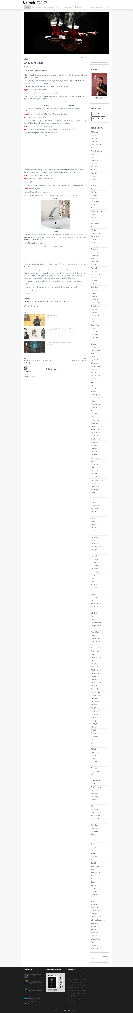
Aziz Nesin (93, 240)
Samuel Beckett (95, 819)
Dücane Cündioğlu (95, 350)
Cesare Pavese (94, 300)
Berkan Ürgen (94, 246)
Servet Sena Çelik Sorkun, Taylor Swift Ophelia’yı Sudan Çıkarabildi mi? (35, 982)
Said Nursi (93, 806)
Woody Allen (94, 914)
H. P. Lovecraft (94, 464)
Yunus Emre (94, 936)
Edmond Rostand (95, 366)
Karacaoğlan (94, 584)
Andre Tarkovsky (95, 208)
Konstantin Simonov (96, 603)
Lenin (92, 616)
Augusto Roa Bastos (96, 233)
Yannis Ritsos (94, 923)
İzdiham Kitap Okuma (96, 543)
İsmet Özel (93, 527)
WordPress (57, 1010)
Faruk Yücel (94, 391)
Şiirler (92, 743)
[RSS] (103, 118)
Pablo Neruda (94, 759)
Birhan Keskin (94, 262)
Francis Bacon (94, 414)
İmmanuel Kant (94, 524)
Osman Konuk (94, 730)
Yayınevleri (93, 929)
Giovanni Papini (95, 442)
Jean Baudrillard (95, 553)
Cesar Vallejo (94, 296)
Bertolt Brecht (94, 249)
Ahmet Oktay (94, 154)
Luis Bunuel (94, 629)
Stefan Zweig (94, 847)
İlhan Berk (93, 521)
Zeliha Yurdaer (94, 942)
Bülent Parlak (94, 268)
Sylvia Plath (94, 857)
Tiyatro (92, 869)
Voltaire (93, 901)
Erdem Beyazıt (94, 382)
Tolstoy (93, 876)
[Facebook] (98, 114)
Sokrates (93, 844)
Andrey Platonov (95, 202)
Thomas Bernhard (95, 872)
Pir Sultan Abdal (95, 771)
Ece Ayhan (93, 357)
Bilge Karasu (94, 258)
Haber (92, 467)
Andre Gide (94, 205)
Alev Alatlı (93, 176)
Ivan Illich (93, 540)
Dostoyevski (94, 344)
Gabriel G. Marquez (96, 433)
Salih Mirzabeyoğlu (95, 815)
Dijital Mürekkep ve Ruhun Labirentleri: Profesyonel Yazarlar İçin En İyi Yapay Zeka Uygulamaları (35, 999)
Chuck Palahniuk (95, 315)
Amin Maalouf (94, 195)
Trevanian (93, 882)
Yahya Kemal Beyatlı (96, 917)
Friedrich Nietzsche (95, 420)
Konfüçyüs (93, 600)
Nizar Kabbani (94, 705)
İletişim (108, 7)
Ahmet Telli (93, 157)
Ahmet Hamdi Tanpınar (96, 145)
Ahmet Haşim (94, 148)
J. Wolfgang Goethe (96, 546)
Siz (92, 838)
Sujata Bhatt (94, 850)
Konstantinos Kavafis (96, 607)
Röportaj (93, 740)
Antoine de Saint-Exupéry (97, 211)
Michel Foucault (95, 667)
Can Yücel (93, 284)
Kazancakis (94, 591)
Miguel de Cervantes (96, 670)
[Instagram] (103, 114)
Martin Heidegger (95, 638)
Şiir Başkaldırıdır (36, 7)
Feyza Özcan (94, 407)
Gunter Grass (94, 452)
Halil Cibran (94, 474)
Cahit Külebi (94, 271)
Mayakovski (94, 645)
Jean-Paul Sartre (95, 556)
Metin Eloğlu (94, 664)
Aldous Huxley (94, 173)
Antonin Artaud (94, 217)
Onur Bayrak (94, 724)
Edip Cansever (94, 363)
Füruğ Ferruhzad (95, 429)
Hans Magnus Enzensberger (98, 480)
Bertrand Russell (95, 252)
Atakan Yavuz (94, 227)
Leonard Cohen (95, 619)
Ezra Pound (94, 388)
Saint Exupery (94, 809)
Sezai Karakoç (94, 831)
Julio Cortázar (94, 569)
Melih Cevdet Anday (96, 657)
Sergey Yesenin (95, 828)
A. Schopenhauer (95, 132)
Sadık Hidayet (94, 803)
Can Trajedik (94, 281)
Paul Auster (94, 762)
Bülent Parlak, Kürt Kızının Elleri (52, 315)
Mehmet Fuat (94, 654)
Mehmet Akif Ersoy (95, 648)
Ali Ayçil (93, 179)
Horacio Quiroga (95, 505)
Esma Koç (93, 385)
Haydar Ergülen (95, 490)
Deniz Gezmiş (94, 331)
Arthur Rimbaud (95, 224)
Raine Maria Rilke (95, 784)
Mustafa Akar (94, 686)
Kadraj (87, 7)
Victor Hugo (94, 898)
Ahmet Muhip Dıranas (96, 151)
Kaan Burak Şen (95, 572)
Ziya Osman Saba (95, 948)
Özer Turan (94, 755)
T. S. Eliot (93, 860)
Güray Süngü (94, 455)
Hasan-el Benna (95, 486)
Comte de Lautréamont (96, 322)
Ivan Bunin (93, 534)
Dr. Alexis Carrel (95, 347)
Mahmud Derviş (95, 632)
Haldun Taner (94, 471)
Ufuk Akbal (93, 888)
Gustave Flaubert (95, 458)
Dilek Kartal (94, 341)
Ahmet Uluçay (94, 160)
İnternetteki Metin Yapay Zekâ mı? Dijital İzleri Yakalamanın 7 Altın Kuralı (59, 342)
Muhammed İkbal (95, 679)
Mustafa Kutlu (94, 689)
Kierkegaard (94, 594)
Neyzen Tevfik (94, 698)
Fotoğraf (93, 410)
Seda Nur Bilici (94, 822)
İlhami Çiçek (94, 518)
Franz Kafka (94, 417)
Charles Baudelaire (95, 303)
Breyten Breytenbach (96, 265)
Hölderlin (93, 502)
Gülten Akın (94, 448)
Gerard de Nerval (95, 439)
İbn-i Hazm (94, 512)
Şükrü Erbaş (94, 853)
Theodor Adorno (95, 866)
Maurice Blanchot (95, 641)
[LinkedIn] (93, 118)
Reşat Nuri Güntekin (96, 787)
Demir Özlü (93, 328)
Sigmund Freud (94, 834)
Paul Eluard (94, 768)
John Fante (94, 562)
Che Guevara (94, 312)
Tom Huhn (93, 879)
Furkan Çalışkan (95, 423)
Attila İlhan (93, 230)
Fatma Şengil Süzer (95, 395)
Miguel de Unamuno (96, 673)
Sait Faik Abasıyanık (96, 812)
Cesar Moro (94, 293)
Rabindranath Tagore (96, 781)
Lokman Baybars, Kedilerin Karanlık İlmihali (34, 975)
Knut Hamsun (94, 597)
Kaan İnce (93, 575)
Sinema (93, 746)
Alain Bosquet (94, 167)
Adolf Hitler (94, 135)
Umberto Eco (94, 895)
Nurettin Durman (95, 711)
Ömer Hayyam (94, 733)
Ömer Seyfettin (94, 736)
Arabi (92, 221)
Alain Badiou (94, 164)
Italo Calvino (94, 531)
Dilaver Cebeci (94, 338)
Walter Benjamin (95, 907)
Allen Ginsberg (94, 189)
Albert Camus (94, 170)
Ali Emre (93, 183)
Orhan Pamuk (94, 727)
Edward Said (94, 369)
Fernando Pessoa (95, 404)
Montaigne (94, 676)
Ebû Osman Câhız (95, 353)
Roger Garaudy (95, 793)
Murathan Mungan (96, 683)
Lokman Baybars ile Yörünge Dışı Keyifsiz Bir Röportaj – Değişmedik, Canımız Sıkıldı (61, 329)
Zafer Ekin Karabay (95, 939)
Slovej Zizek (94, 841)
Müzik (92, 581)
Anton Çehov (94, 214)
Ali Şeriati (93, 186)
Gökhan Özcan (94, 445)
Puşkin (92, 777)
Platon (92, 774)
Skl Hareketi (94, 749)
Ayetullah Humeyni (95, 236)
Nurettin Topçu (94, 714)
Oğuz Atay (93, 721)
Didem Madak (94, 334)
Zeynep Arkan (94, 945)
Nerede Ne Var (100, 7)
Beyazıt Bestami (95, 255)
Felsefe (93, 401)
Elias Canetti (94, 372)
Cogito (92, 319)
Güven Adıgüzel (95, 461)
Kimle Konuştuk (79, 7)
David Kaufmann (95, 325)
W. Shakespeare (95, 904)
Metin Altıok (94, 660)
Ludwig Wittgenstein (96, 626)
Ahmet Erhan (94, 141)
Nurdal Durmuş (95, 708)
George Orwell (94, 436)
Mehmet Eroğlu (95, 651)
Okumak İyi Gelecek (48, 7)
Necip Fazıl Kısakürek (96, 695)
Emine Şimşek (94, 379)
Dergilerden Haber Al (66, 7)
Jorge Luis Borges (95, 565)
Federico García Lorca (96, 398)
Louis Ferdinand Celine (96, 622)
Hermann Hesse (95, 496)
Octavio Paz (94, 717)
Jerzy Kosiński (94, 559)
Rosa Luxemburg (95, 796)
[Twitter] (93, 114)
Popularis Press (75, 1010)
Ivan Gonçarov (94, 537)
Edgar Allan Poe (95, 360)
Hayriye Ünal (94, 493)
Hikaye (93, 499)
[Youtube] (98, 118)
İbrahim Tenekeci (95, 515)
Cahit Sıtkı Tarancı (95, 274)
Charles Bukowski (95, 306)
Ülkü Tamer (94, 891)
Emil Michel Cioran (95, 376)
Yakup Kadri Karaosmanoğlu (98, 920)
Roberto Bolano (95, 790)
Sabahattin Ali (94, 800)
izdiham (26, 66)
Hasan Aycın (94, 483)
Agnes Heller (94, 138)
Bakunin (93, 243)
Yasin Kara (93, 926)
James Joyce (94, 550)
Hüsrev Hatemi (94, 509)
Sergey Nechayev (95, 825)
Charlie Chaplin (94, 309)
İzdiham (27, 7)
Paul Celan (93, 765)
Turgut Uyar (94, 885)
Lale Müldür (94, 613)
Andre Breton (94, 198)
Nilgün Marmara (95, 702)
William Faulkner (95, 910)
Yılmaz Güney (94, 933)
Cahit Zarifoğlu (94, 277)
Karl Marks (94, 588)
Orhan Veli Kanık (95, 752)
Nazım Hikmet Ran (95, 692)
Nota (92, 7)
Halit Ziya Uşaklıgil (95, 477)
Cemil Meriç (94, 290)
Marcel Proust (94, 635)
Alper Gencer (94, 192)
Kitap (57, 7)
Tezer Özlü (93, 863)
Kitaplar (93, 578)
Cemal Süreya (94, 287)
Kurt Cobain (94, 610)
